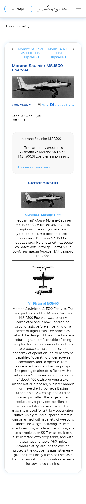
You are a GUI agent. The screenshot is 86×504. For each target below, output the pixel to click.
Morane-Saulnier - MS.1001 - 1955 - (31, 53)
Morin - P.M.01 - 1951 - (58, 53)
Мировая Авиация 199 (43, 215)
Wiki (45, 105)
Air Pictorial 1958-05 (43, 303)
